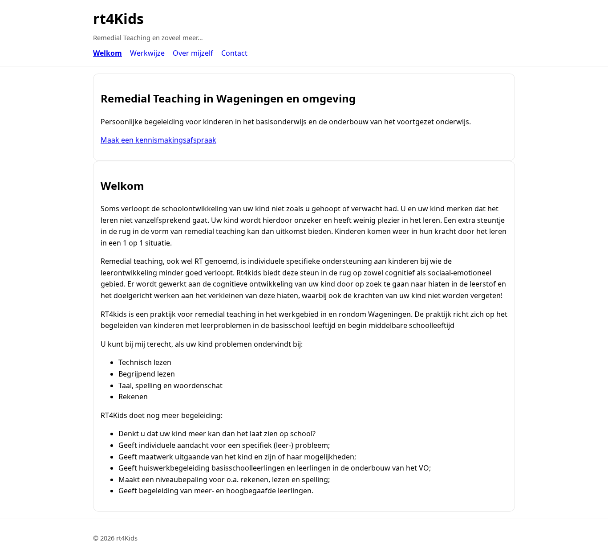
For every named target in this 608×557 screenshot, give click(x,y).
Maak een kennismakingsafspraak (158, 140)
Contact (234, 53)
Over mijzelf (193, 53)
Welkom (107, 53)
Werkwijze (147, 53)
